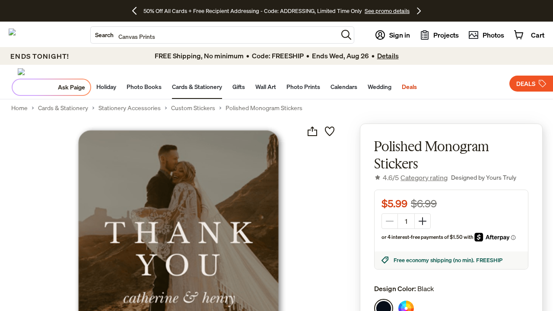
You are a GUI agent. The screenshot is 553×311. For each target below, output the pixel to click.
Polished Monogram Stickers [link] (264, 108)
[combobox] (214, 35)
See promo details (387, 11)
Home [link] (19, 108)
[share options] (312, 131)
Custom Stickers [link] (193, 108)
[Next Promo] (419, 10)
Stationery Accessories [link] (130, 108)
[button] (346, 34)
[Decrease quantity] (389, 221)
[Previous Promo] (137, 11)
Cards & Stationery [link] (63, 108)
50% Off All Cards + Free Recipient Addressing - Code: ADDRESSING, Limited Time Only (252, 11)
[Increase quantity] (422, 221)
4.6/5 (415, 177)
